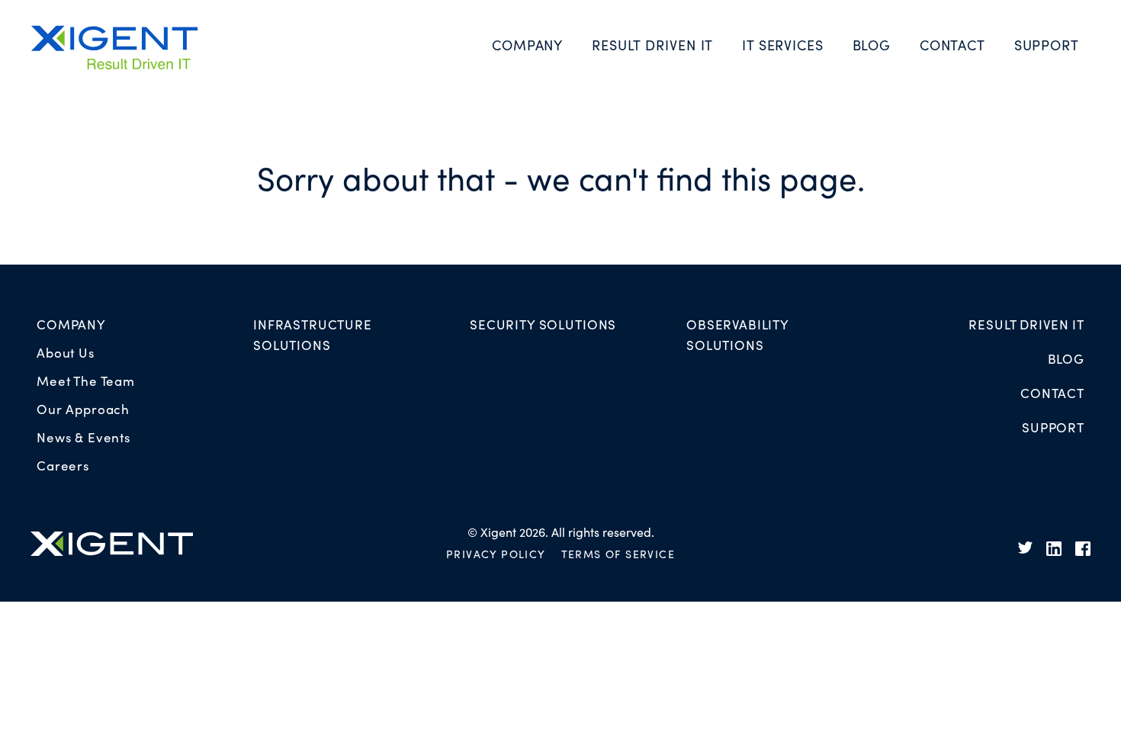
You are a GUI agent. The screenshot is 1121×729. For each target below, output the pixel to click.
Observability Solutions (737, 334)
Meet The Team (86, 380)
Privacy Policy (496, 553)
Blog (872, 44)
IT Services (783, 44)
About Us (66, 352)
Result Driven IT (652, 44)
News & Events (83, 437)
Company (527, 44)
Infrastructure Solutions (312, 334)
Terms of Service (618, 553)
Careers (63, 465)
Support (1046, 44)
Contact (952, 44)
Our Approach (83, 409)
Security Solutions (543, 324)
